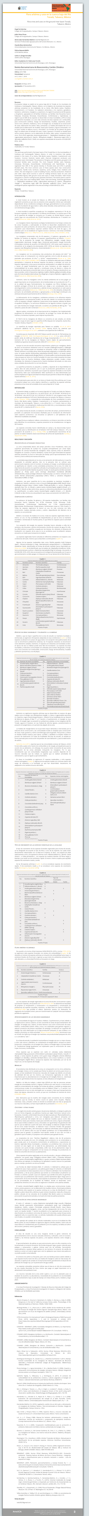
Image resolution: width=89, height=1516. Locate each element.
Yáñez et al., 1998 (30, 233)
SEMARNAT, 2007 (53, 342)
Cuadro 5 (64, 953)
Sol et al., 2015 (65, 338)
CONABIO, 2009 (37, 323)
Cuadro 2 (63, 638)
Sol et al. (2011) (65, 326)
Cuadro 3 (31, 761)
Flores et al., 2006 (24, 219)
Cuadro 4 (39, 864)
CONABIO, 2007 (63, 233)
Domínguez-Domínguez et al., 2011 (45, 336)
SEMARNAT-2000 (20, 1009)
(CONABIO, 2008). (20, 1094)
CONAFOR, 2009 (27, 250)
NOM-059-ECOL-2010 (47, 1003)
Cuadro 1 (59, 539)
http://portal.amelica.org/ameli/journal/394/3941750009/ (36, 90)
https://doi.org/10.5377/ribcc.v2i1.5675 (30, 92)
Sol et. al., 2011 (30, 376)
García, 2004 (40, 407)
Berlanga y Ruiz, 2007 (21, 260)
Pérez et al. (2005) (20, 548)
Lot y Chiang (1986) (39, 432)
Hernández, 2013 (55, 308)
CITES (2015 (66, 951)
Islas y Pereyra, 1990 (22, 399)
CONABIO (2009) (40, 328)
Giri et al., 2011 (35, 219)
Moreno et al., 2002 (57, 248)
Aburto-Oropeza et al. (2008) (50, 1032)
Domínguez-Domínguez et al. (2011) (26, 330)
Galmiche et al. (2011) (23, 744)
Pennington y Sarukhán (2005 (28, 868)
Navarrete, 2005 (53, 233)
